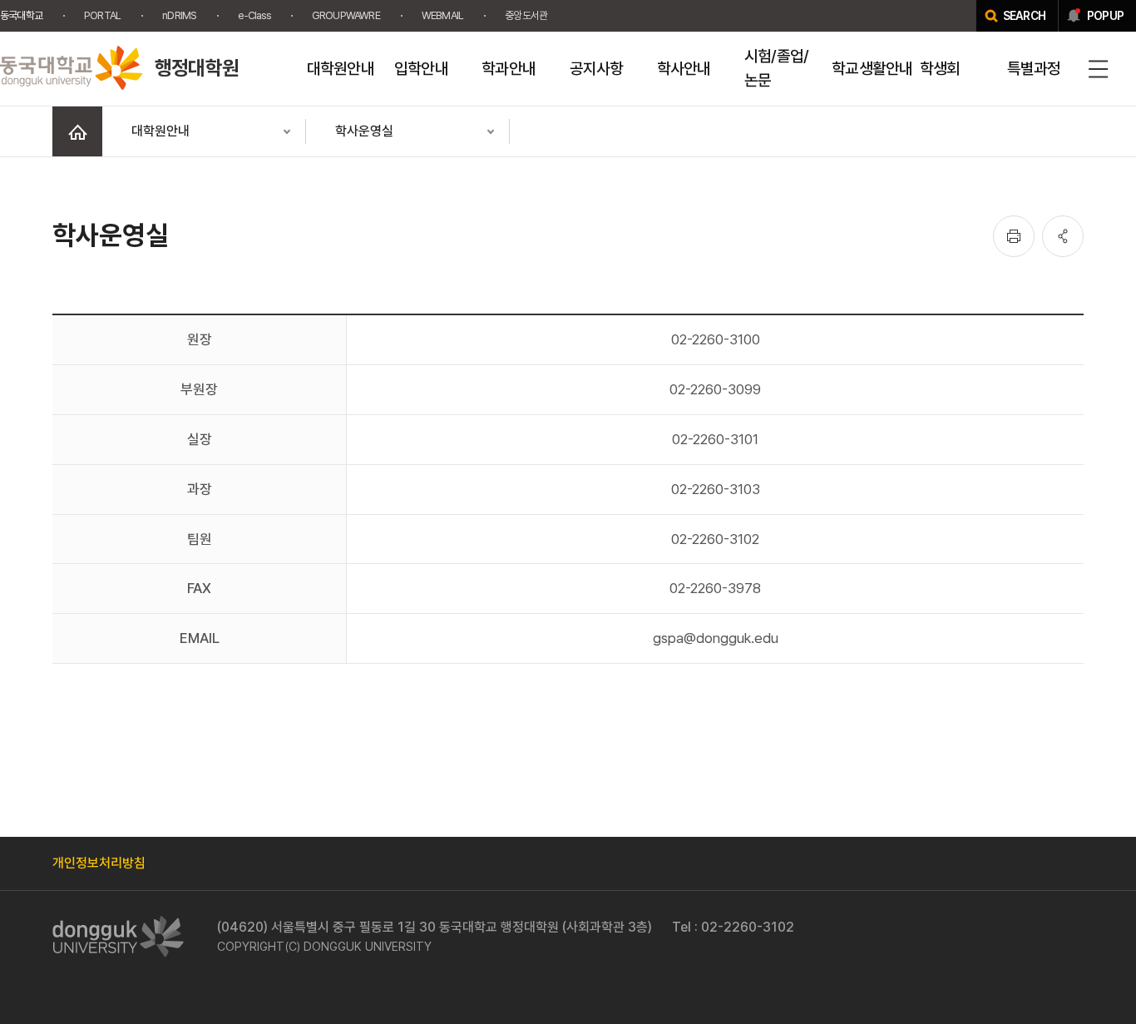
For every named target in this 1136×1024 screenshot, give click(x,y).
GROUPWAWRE (346, 15)
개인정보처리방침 (99, 863)
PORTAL (102, 15)
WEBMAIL (442, 15)
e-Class (253, 15)
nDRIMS (179, 15)
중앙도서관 (526, 15)
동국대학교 (21, 15)
